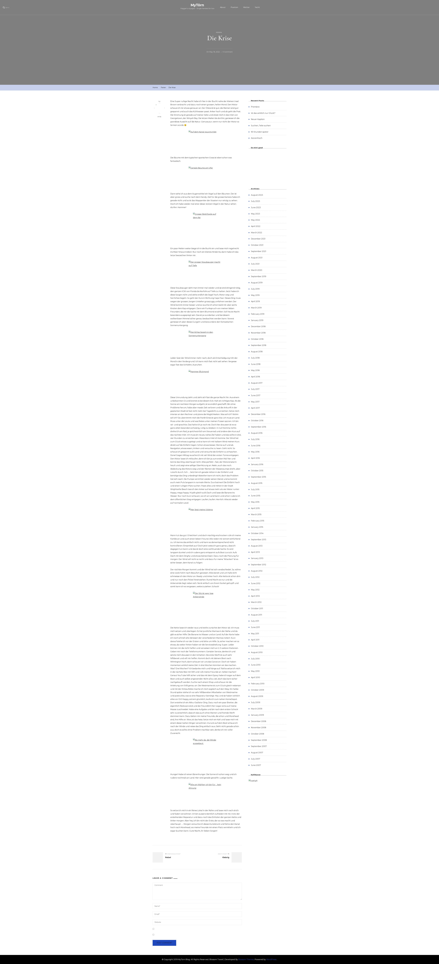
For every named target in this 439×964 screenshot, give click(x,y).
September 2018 (258, 345)
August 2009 (257, 696)
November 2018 (258, 333)
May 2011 (255, 634)
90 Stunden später (259, 132)
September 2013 (258, 539)
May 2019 (255, 295)
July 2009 (255, 702)
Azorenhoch (256, 138)
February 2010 (257, 684)
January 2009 (257, 715)
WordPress (271, 959)
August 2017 (256, 383)
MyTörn (197, 5)
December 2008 (258, 721)
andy (159, 116)
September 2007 (259, 746)
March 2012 (256, 602)
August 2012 (256, 571)
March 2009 (256, 709)
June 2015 (255, 496)
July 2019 (255, 289)
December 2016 (258, 414)
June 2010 (255, 665)
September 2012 (258, 565)
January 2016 (257, 464)
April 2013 (255, 552)
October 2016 (257, 420)
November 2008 (258, 727)
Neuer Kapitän (258, 119)
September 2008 (259, 740)
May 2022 (255, 220)
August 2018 (257, 352)
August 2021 (256, 258)
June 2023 (256, 207)
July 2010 (255, 659)
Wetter (246, 7)
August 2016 (256, 433)
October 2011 (257, 608)
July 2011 (255, 621)
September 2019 (258, 276)
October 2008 (257, 734)
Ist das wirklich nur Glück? (263, 113)
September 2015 (258, 477)
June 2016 (255, 446)
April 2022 (255, 226)
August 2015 (256, 483)
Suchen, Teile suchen (261, 126)
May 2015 (255, 502)
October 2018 (257, 339)
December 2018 (258, 326)
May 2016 (255, 452)
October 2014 (257, 533)
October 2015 (257, 471)
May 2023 (255, 214)
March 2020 (256, 270)
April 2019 (255, 301)
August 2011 (256, 615)
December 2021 (258, 239)
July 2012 (255, 577)
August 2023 (257, 195)
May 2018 (255, 370)
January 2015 (257, 527)
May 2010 (255, 671)
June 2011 (255, 627)
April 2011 (255, 640)
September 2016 (258, 427)
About (223, 7)
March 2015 (256, 514)
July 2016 (255, 439)
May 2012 (255, 590)
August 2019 (256, 283)
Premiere (255, 107)
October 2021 (257, 245)
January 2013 (257, 558)
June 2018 (255, 364)
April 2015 (255, 508)
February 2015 (257, 521)
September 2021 (258, 251)
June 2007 (256, 765)
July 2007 (255, 759)
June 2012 (255, 583)
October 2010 (257, 646)
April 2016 (255, 458)
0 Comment (228, 52)
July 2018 (255, 358)
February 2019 (257, 314)
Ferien (219, 32)
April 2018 (255, 377)
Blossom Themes (246, 959)
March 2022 (256, 232)
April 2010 (255, 677)
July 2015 (255, 489)
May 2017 (255, 402)
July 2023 (255, 201)
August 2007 (257, 753)
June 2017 (255, 395)
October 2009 (257, 690)
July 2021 (255, 264)
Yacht (257, 7)
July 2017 (255, 389)
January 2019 (257, 320)
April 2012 (255, 596)
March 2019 (256, 308)
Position (234, 7)
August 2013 (256, 546)
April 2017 (255, 408)
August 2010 (257, 652)
